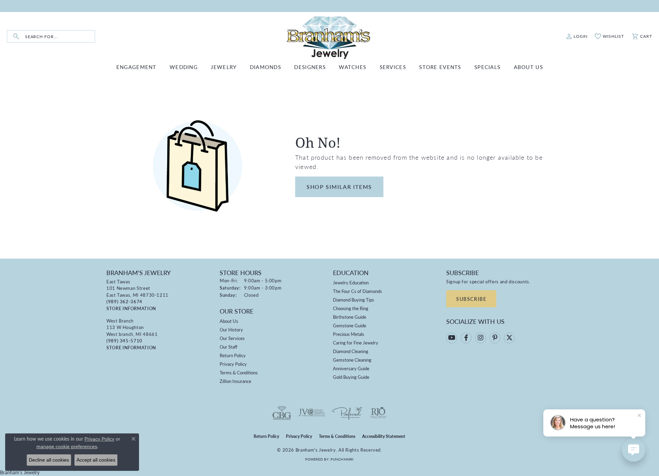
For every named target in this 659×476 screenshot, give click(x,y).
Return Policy (233, 355)
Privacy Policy (233, 364)
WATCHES (352, 66)
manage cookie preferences (66, 446)
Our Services (232, 338)
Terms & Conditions (239, 372)
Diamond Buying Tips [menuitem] (353, 299)
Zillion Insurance (235, 381)
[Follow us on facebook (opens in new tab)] (466, 337)
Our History (231, 329)
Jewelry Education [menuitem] (351, 282)
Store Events (440, 66)
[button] (577, 36)
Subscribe (471, 298)
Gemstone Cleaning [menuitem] (352, 359)
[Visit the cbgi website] (281, 412)
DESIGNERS (310, 66)
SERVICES (393, 66)
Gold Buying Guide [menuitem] (351, 377)
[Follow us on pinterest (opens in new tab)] (494, 337)
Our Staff (229, 346)
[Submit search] (16, 37)
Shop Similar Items (339, 187)
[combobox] (60, 37)
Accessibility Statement (383, 436)
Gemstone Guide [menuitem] (349, 325)
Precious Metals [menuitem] (348, 334)
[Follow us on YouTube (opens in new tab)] (451, 337)
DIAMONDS (265, 66)
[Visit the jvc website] (311, 412)
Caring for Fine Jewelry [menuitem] (355, 342)
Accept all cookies (96, 460)
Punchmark (342, 459)
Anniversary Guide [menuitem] (351, 368)
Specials (487, 66)
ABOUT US (528, 66)
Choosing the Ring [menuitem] (350, 308)
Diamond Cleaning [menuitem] (350, 351)
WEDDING (184, 66)
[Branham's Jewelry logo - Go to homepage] (329, 36)
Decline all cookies (49, 460)
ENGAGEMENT (136, 66)
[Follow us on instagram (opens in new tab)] (480, 337)
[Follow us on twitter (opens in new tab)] (509, 337)
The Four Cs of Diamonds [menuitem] (357, 291)
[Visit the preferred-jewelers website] (347, 412)
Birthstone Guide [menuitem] (349, 317)
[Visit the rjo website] (378, 412)
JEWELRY (223, 66)
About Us (229, 321)
